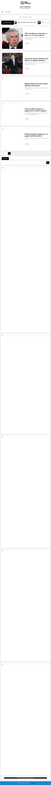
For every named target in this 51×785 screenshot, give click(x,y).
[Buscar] (6, 12)
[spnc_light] (9, 12)
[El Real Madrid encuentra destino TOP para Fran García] (12, 88)
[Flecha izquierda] (47, 22)
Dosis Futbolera (25, 7)
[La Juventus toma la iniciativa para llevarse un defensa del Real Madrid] (12, 63)
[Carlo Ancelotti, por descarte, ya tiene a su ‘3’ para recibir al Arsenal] (12, 38)
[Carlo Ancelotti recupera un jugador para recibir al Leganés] (12, 113)
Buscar (5, 158)
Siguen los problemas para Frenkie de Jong (23, 22)
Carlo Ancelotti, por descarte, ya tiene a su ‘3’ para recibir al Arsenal (36, 34)
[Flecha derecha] (49, 22)
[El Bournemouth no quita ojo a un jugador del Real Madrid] (12, 138)
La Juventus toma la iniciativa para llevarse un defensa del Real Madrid (36, 59)
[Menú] (2, 12)
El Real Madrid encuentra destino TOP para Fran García (36, 85)
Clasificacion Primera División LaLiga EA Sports (25, 778)
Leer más (27, 43)
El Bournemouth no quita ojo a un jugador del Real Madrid (36, 135)
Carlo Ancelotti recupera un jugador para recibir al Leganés (36, 110)
